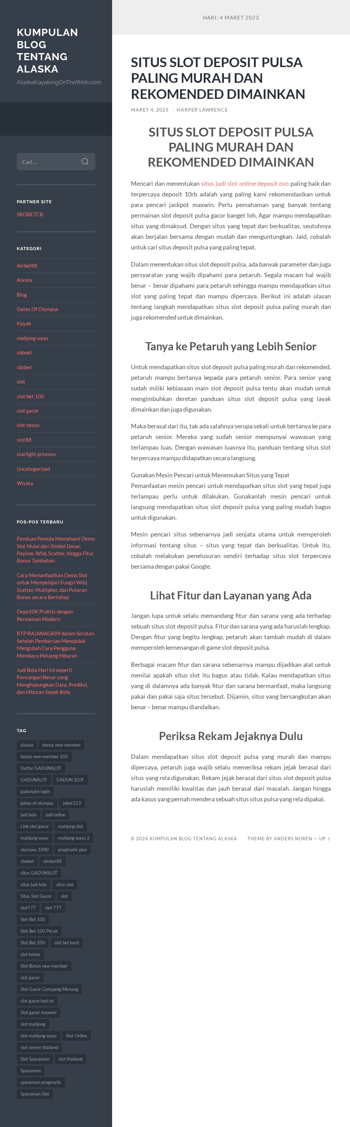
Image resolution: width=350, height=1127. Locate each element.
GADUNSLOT (34, 779)
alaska (27, 745)
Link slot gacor (35, 826)
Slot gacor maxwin (38, 1012)
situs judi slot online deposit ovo (245, 183)
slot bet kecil (66, 942)
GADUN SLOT (70, 779)
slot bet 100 (30, 396)
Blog (22, 295)
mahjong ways (33, 338)
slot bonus (30, 954)
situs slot (64, 884)
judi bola (29, 814)
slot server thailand (39, 1047)
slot (21, 381)
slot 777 (53, 907)
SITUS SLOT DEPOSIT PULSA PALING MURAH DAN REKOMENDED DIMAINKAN (218, 78)
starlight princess (36, 454)
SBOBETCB (30, 214)
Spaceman (31, 1070)
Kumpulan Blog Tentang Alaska (47, 50)
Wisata (25, 483)
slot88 (24, 440)
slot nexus (28, 425)
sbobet (24, 367)
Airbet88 (27, 265)
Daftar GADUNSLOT (41, 768)
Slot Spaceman (35, 1059)
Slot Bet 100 (33, 919)
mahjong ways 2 (74, 838)
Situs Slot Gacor (36, 896)
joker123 (72, 803)
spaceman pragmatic (41, 1082)
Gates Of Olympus (37, 309)
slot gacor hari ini (37, 1000)
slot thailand (70, 1059)
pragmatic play (72, 849)
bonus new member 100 (44, 756)
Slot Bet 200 (33, 942)
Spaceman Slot (35, 1094)
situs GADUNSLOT (39, 873)
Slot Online (76, 1035)
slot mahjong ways (39, 1035)
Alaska (24, 280)
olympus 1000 (35, 849)
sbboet (24, 352)
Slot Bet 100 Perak (39, 931)
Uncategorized (33, 469)
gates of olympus (37, 803)
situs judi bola (34, 884)
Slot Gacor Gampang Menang (49, 989)
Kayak (24, 323)
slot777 (28, 907)
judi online (55, 814)
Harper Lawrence (202, 110)
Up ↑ (325, 838)
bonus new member (61, 745)
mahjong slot (70, 826)
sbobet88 (52, 861)
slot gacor (28, 410)
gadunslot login (35, 791)
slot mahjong (33, 1024)
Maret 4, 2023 (150, 110)
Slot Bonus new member (44, 966)
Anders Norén (293, 838)
